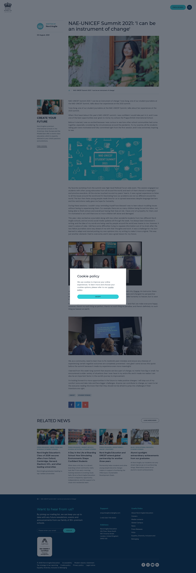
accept (98, 296)
